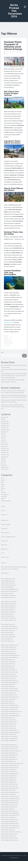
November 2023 (5, 467)
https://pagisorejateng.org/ (8, 610)
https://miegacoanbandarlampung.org (10, 715)
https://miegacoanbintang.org (8, 757)
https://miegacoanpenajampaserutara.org (11, 711)
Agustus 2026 (4, 417)
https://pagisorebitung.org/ (8, 605)
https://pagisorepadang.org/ (8, 607)
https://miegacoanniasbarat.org (9, 775)
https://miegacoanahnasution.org (9, 645)
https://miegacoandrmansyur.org (9, 838)
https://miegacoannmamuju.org (9, 771)
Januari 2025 (4, 446)
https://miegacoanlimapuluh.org (9, 821)
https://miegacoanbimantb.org (8, 769)
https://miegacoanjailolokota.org (9, 811)
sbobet (2, 567)
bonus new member (6, 390)
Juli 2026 (3, 419)
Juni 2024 (3, 461)
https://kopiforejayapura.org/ (8, 585)
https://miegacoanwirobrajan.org (9, 736)
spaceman (3, 492)
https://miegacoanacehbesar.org (9, 784)
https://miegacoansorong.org (8, 719)
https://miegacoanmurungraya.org (9, 767)
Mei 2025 (3, 438)
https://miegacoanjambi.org (8, 717)
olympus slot (4, 528)
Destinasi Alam (7, 339)
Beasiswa (3, 480)
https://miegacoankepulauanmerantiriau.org (12, 763)
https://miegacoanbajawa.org (8, 761)
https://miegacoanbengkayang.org (9, 823)
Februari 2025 (4, 444)
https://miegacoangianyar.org (8, 724)
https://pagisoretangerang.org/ (9, 626)
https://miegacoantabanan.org (8, 782)
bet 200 (3, 510)
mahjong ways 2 (5, 520)
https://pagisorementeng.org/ (8, 601)
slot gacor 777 (4, 514)
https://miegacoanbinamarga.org (9, 676)
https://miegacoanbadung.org (8, 780)
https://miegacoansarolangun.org (9, 819)
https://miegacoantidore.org (8, 663)
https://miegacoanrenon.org (8, 651)
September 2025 (5, 429)
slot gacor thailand (5, 524)
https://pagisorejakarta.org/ (8, 597)
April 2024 (3, 465)
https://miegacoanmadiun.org (8, 836)
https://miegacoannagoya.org (8, 728)
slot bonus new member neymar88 (9, 404)
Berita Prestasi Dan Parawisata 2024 (15, 10)
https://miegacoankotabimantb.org (9, 682)
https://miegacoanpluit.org (8, 703)
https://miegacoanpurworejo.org (9, 804)
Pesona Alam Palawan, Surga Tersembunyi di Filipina (14, 373)
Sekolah (3, 488)
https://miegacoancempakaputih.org (10, 825)
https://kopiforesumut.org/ (8, 583)
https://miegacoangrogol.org (8, 692)
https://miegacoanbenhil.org (8, 684)
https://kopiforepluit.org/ (7, 616)
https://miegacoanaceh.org (8, 665)
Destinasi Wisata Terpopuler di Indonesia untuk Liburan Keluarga (13, 45)
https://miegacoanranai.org (8, 667)
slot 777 (3, 553)
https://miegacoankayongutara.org (10, 746)
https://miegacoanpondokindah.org (10, 690)
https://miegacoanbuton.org (8, 790)
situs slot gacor (5, 573)
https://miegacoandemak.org (8, 817)
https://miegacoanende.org (8, 659)
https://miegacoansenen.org (8, 678)
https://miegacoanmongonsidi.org (9, 730)
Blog (2, 482)
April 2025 (3, 440)
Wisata (2, 498)
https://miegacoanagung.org (8, 661)
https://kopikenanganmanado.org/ (9, 628)
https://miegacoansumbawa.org (9, 807)
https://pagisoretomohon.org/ (9, 603)
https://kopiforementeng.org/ (8, 612)
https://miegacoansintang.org (8, 653)
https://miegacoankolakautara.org (9, 705)
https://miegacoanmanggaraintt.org (10, 773)
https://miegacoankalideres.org (9, 695)
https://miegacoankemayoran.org (9, 680)
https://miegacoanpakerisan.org (9, 834)
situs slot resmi (5, 557)
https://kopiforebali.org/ (7, 632)
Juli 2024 (3, 458)
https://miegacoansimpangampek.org (10, 798)
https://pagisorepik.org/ (7, 593)
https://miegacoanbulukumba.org (9, 755)
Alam (2, 478)
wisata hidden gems (6, 500)
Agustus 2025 (4, 431)
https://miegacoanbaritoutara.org (9, 802)
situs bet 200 (4, 540)
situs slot (3, 563)
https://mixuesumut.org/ (7, 641)
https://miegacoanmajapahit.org (9, 740)
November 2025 (5, 425)
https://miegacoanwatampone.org (9, 800)
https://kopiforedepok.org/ (8, 630)
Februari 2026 (4, 421)
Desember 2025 (5, 423)
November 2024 (5, 450)
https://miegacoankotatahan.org (9, 670)
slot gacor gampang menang (8, 536)
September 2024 (5, 454)
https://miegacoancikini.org (8, 686)
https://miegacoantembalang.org (9, 738)
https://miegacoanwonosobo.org (9, 672)
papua (2, 484)
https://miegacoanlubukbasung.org (10, 707)
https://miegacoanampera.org (8, 674)
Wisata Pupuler (7, 345)
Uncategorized (5, 494)
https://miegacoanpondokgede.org (10, 697)
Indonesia (6, 66)
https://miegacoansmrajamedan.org (10, 840)
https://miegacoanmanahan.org (9, 744)
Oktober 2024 (4, 452)
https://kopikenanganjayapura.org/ (10, 589)
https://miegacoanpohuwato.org (9, 748)
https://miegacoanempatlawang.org (10, 796)
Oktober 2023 (4, 469)
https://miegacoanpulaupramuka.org (10, 655)
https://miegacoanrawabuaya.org (9, 688)
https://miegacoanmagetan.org (8, 778)
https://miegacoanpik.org (7, 701)
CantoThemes (15, 857)
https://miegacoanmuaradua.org (9, 709)
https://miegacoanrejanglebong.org (10, 792)
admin (19, 52)
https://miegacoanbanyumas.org (9, 753)
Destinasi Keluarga (8, 341)
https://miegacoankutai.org (8, 809)
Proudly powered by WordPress (10, 855)
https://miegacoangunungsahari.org (10, 827)
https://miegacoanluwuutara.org (9, 786)
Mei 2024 (3, 463)
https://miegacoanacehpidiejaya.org (10, 813)
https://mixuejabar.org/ (7, 639)
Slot (6, 53)
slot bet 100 (4, 545)
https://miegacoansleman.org (8, 726)
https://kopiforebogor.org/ (8, 634)
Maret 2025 (4, 442)
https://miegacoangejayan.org (8, 647)
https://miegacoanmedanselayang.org (10, 732)
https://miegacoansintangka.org (9, 759)
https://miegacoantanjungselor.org (10, 713)
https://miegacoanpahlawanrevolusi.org (11, 831)
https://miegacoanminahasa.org (9, 721)
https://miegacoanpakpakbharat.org (10, 815)
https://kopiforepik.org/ (7, 614)
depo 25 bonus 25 (5, 532)
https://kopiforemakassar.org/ (8, 620)
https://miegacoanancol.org (8, 829)
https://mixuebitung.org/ (7, 587)
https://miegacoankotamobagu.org (9, 765)
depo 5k (3, 506)
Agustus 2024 (4, 456)
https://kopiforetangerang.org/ (9, 591)
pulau (2, 486)
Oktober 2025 (4, 427)
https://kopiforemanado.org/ (8, 636)
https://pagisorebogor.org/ (8, 624)
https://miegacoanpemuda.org (8, 649)
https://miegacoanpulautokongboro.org (11, 750)
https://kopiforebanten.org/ (8, 578)
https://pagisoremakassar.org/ (8, 595)
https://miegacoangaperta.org (8, 734)
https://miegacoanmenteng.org (9, 699)
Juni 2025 (3, 436)
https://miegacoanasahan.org (8, 794)
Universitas (4, 496)
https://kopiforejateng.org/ (8, 581)
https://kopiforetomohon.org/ (9, 618)
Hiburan (6, 343)
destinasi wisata (8, 322)
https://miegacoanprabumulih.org (9, 657)
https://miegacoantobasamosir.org (9, 788)
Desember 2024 (5, 448)
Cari (2, 352)
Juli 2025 (3, 434)
